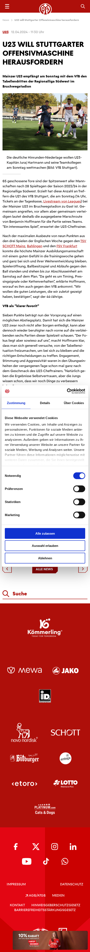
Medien (58, 895)
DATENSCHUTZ (71, 884)
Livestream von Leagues (62, 201)
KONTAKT (17, 905)
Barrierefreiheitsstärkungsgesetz (45, 910)
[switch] (79, 488)
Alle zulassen (45, 533)
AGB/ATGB (37, 895)
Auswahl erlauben (45, 545)
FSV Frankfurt (67, 246)
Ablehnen (45, 558)
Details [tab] (45, 403)
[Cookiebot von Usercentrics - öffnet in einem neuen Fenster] (67, 391)
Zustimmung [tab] (16, 403)
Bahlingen (34, 246)
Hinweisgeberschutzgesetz (55, 905)
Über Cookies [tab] (74, 403)
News (6, 20)
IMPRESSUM (16, 884)
